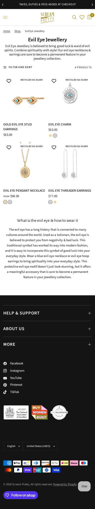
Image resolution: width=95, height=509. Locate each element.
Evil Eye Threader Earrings (69, 190)
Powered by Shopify (65, 484)
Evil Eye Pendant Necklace (24, 190)
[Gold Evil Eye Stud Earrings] (25, 97)
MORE (9, 344)
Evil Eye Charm (59, 124)
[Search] (74, 17)
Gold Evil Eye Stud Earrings (17, 127)
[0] (89, 17)
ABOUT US (14, 329)
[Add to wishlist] (8, 81)
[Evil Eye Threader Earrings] (70, 163)
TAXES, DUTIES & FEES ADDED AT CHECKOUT (47, 4)
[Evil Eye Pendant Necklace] (25, 163)
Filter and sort (20, 67)
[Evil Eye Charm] (70, 97)
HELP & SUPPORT (21, 313)
